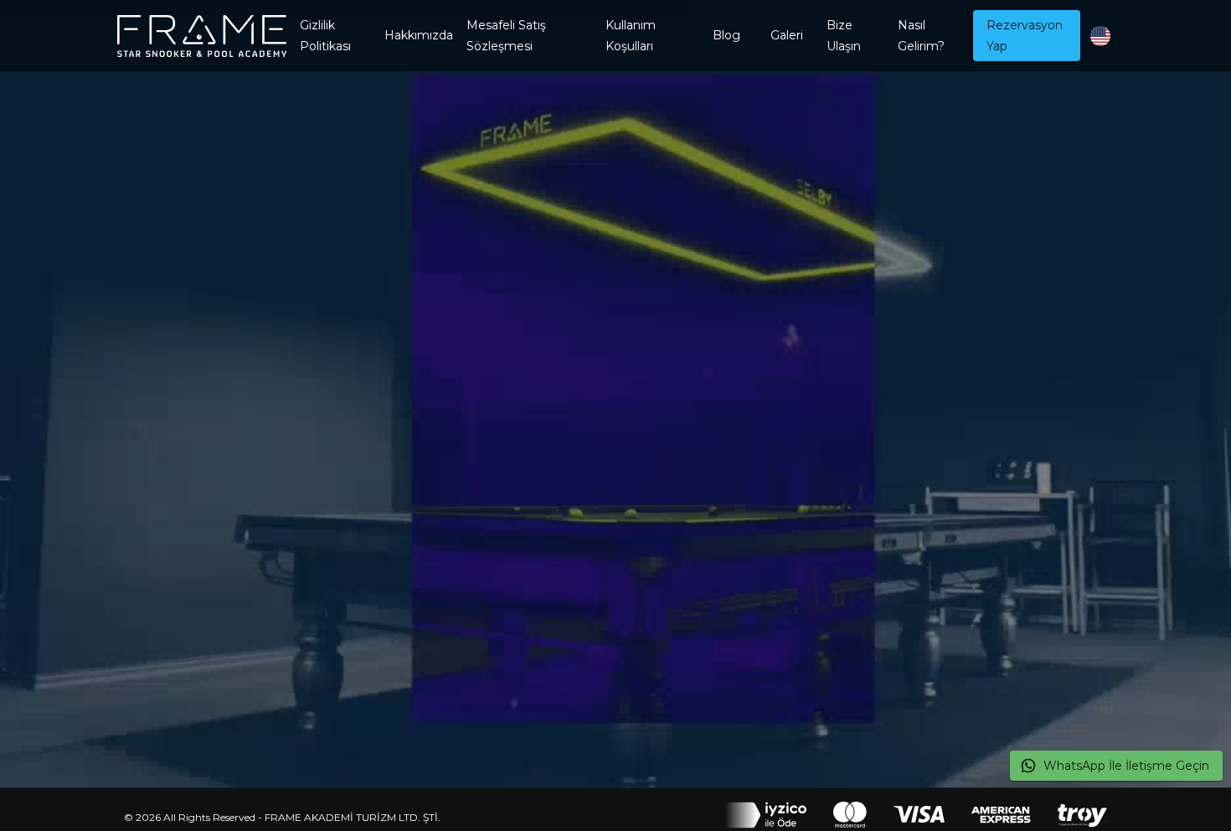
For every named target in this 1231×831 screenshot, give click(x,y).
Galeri (786, 35)
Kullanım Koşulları (630, 36)
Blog (726, 35)
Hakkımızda (418, 35)
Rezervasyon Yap (1024, 36)
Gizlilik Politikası (325, 36)
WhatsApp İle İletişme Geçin (1126, 765)
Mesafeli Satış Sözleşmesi (506, 36)
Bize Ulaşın (844, 36)
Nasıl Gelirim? (921, 36)
